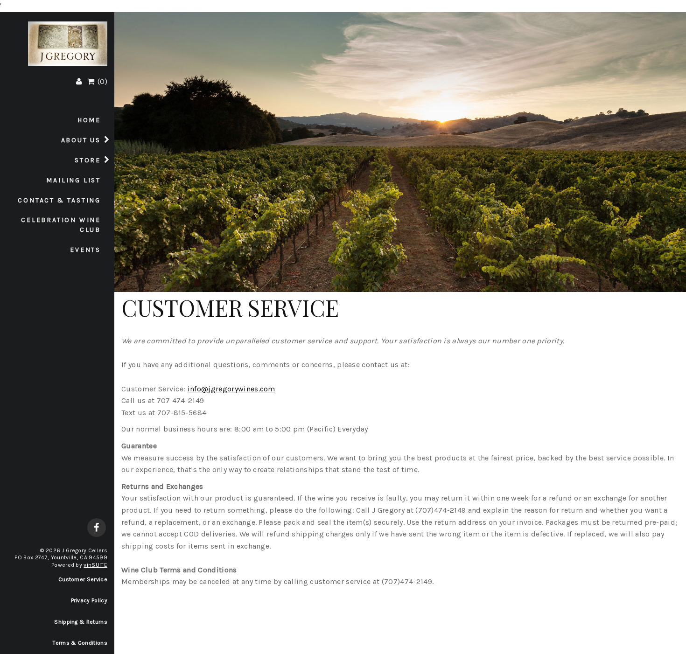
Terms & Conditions (80, 643)
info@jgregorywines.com (231, 388)
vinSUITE (95, 565)
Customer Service (82, 579)
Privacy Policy (89, 600)
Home (89, 120)
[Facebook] (96, 528)
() (101, 81)
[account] (79, 81)
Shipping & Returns (80, 622)
